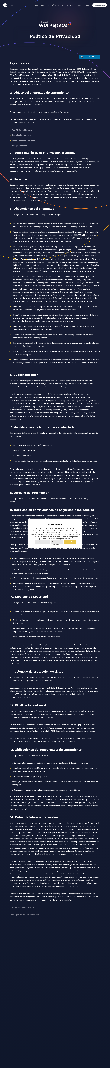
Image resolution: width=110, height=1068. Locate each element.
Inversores (45, 5)
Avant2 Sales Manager (22, 130)
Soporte (79, 5)
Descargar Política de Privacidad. (25, 914)
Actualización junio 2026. (22, 907)
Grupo (35, 5)
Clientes (69, 5)
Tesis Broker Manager (22, 135)
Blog (87, 5)
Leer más (55, 545)
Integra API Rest (19, 146)
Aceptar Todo (69, 542)
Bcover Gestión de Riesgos (24, 140)
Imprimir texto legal (90, 57)
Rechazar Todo (57, 542)
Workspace (59, 5)
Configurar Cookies (42, 542)
